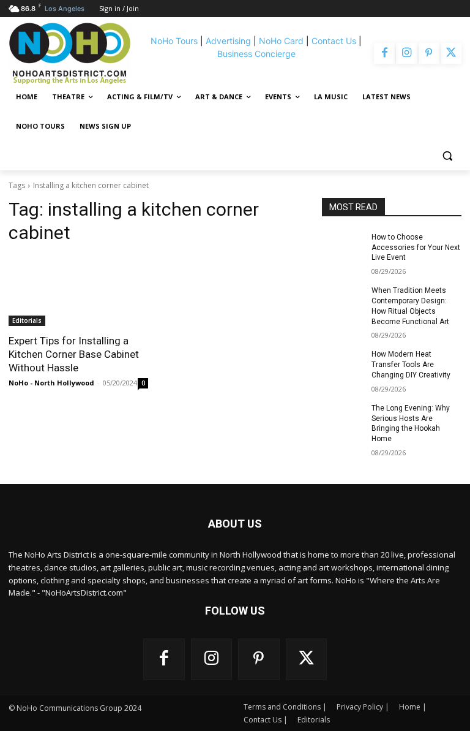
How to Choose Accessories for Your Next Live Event (415, 247)
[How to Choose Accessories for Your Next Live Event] (343, 247)
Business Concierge (256, 53)
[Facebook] (384, 53)
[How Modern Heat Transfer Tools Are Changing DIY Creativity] (343, 364)
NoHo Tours (174, 41)
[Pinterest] (429, 53)
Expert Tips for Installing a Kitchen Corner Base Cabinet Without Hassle (74, 354)
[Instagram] (406, 53)
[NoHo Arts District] (75, 53)
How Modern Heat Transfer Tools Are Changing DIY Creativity (410, 364)
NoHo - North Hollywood (51, 382)
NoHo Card (281, 41)
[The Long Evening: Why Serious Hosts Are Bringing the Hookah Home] (343, 418)
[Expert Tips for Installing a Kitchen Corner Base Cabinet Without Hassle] (78, 291)
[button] (447, 156)
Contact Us (333, 41)
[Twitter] (451, 53)
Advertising (228, 41)
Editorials (27, 320)
